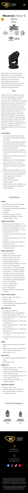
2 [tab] (13, 71)
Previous (2, 58)
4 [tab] (17, 71)
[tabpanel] (14, 58)
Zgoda (14, 490)
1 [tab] (10, 71)
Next (25, 58)
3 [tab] (15, 71)
